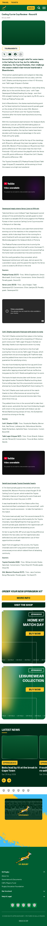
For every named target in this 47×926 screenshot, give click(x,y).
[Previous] (4, 780)
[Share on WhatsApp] (21, 54)
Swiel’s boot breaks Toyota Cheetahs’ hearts (19, 483)
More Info (23, 598)
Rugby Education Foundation (13, 886)
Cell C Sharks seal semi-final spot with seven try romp (22, 332)
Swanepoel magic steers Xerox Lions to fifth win (20, 208)
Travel (5, 2)
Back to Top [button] (23, 921)
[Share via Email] (10, 54)
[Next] (9, 780)
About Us (5, 876)
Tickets (14, 2)
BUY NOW (35, 633)
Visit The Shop (23, 605)
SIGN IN (31, 8)
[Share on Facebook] (15, 54)
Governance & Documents (12, 879)
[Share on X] (4, 54)
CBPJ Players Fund (9, 883)
